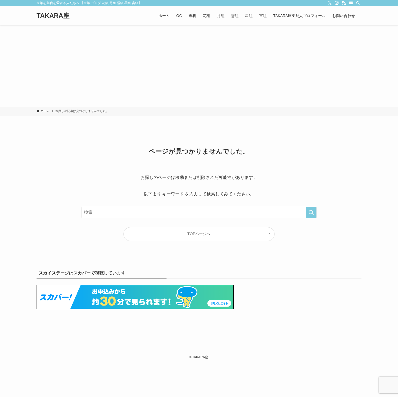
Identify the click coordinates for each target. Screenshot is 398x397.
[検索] (357, 3)
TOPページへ (198, 234)
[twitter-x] (329, 3)
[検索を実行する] (311, 212)
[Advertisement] (199, 66)
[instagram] (336, 3)
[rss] (343, 3)
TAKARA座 (53, 15)
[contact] (350, 3)
